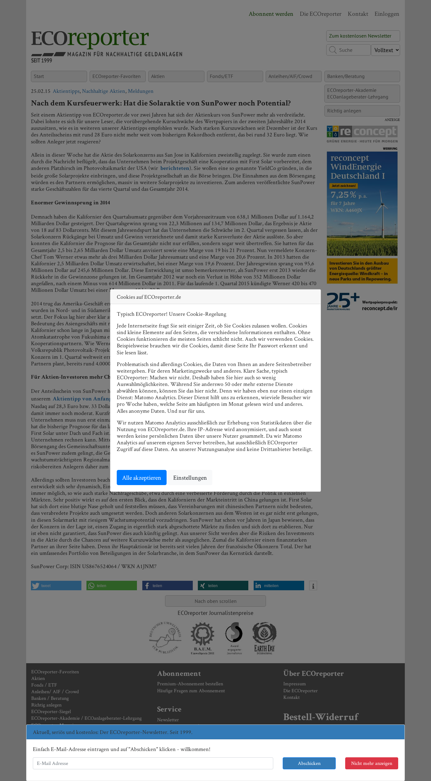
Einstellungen (190, 477)
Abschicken (309, 763)
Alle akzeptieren (141, 477)
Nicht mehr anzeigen (371, 763)
